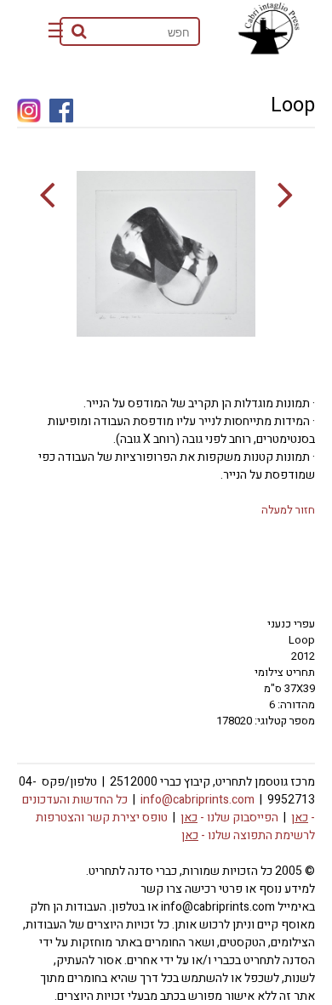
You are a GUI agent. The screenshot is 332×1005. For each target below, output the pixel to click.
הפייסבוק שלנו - (229, 817)
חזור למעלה (288, 510)
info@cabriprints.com (197, 800)
